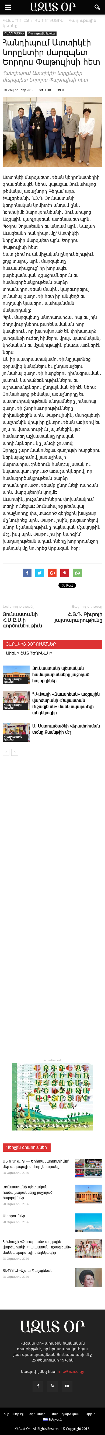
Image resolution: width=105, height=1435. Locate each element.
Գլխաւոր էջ (14, 1414)
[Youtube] (67, 1386)
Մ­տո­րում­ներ (14, 1216)
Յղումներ (37, 1414)
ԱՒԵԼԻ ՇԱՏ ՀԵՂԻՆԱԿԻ (29, 654)
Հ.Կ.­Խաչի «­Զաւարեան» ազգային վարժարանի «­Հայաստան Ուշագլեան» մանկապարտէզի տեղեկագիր (37, 1247)
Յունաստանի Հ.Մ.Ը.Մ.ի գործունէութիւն (22, 619)
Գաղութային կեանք (41, 33)
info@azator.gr (71, 1371)
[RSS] (52, 1386)
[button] (97, 7)
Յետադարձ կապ (65, 1414)
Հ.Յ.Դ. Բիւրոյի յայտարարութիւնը (78, 617)
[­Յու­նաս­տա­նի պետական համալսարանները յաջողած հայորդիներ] (16, 675)
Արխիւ (91, 1414)
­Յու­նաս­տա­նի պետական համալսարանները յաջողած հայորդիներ (60, 675)
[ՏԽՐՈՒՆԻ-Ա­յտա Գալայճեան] (88, 1277)
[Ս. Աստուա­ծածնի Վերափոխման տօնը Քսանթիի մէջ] (16, 732)
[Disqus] (52, 837)
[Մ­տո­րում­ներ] (88, 1222)
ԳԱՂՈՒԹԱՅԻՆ (14, 33)
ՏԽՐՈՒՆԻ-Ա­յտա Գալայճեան (27, 1271)
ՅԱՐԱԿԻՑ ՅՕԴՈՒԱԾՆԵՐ (31, 644)
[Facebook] (38, 1386)
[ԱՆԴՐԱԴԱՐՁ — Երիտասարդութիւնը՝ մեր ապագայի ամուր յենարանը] (88, 1168)
